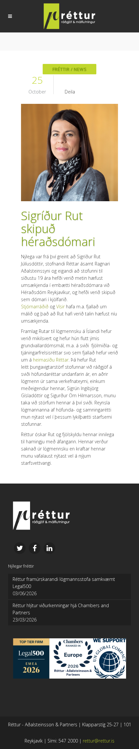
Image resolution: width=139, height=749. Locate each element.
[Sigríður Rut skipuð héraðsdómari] (69, 152)
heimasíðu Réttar (51, 360)
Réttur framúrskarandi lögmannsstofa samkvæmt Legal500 (64, 582)
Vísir (60, 306)
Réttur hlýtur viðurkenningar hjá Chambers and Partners (61, 609)
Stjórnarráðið (34, 306)
